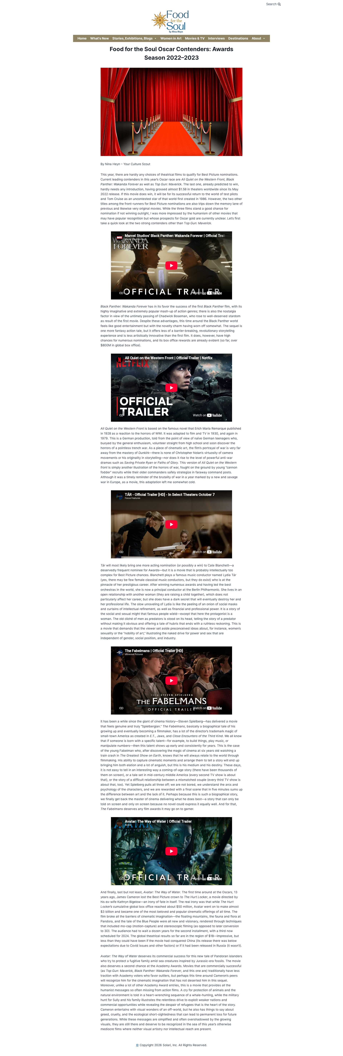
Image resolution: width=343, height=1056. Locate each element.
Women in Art (171, 38)
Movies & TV (195, 38)
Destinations (238, 38)
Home (82, 38)
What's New (99, 38)
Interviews (216, 38)
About (256, 38)
